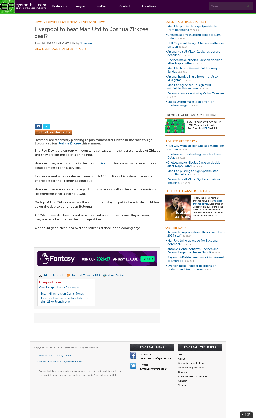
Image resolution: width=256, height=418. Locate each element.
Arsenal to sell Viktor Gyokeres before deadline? (193, 53)
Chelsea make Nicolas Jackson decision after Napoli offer (194, 61)
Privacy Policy (63, 355)
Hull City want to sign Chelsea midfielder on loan (195, 44)
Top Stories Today (181, 141)
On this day (175, 228)
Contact (124, 6)
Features (58, 6)
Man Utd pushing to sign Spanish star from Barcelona (192, 28)
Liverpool (106, 163)
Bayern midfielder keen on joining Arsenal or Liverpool (195, 259)
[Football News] (23, 6)
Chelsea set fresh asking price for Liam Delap (194, 36)
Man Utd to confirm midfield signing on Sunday (194, 70)
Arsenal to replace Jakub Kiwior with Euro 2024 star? (196, 233)
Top (246, 414)
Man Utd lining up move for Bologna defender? (192, 242)
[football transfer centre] (178, 207)
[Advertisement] (98, 80)
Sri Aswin (86, 43)
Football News (152, 347)
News (40, 22)
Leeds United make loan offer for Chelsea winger (190, 103)
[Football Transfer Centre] (53, 132)
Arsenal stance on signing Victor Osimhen (195, 93)
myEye (101, 6)
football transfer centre (207, 202)
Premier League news (63, 22)
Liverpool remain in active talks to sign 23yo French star (64, 299)
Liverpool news (93, 22)
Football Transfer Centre (187, 191)
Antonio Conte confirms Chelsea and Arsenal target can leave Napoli (192, 250)
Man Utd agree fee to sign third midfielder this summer (189, 86)
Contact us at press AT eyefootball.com (59, 361)
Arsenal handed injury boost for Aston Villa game (193, 78)
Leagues (80, 6)
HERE (206, 128)
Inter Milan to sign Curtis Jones (62, 293)
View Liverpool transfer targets (60, 49)
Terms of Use (44, 355)
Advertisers (149, 6)
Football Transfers (200, 347)
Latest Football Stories (186, 22)
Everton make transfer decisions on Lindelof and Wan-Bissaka (191, 267)
